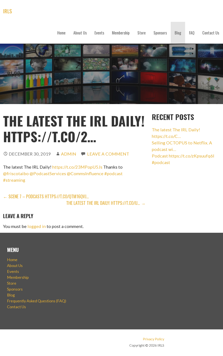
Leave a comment (108, 153)
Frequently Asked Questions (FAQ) (36, 300)
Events (99, 33)
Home (61, 33)
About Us (80, 33)
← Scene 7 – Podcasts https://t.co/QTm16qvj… (46, 196)
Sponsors (160, 33)
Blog (178, 33)
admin (68, 153)
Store (141, 33)
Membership (121, 33)
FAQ (191, 33)
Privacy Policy (153, 339)
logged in (36, 226)
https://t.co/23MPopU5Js (77, 166)
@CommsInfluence (85, 173)
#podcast (113, 173)
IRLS (7, 11)
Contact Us (210, 33)
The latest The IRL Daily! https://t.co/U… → (105, 203)
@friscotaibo (16, 173)
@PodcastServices (48, 173)
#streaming (14, 180)
